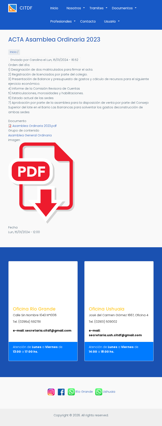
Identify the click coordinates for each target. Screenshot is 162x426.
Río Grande (84, 392)
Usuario (112, 23)
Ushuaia (109, 392)
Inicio (54, 8)
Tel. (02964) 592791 (27, 322)
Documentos (124, 10)
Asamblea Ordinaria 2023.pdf (34, 126)
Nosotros (76, 10)
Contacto (88, 21)
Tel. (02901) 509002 (103, 322)
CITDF (26, 8)
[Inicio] (13, 8)
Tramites (98, 10)
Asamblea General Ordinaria (30, 135)
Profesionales (63, 23)
